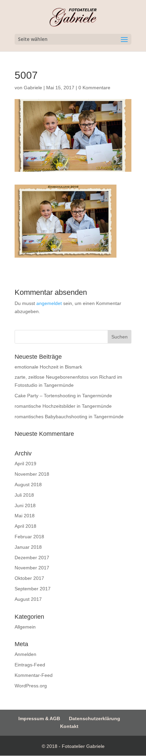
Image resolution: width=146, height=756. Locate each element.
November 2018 (32, 474)
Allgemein (25, 627)
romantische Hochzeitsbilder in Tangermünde (63, 406)
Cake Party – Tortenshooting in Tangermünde (63, 395)
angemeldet (49, 303)
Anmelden (25, 654)
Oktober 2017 (29, 578)
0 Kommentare (94, 87)
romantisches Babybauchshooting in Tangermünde (69, 416)
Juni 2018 (25, 505)
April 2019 (25, 463)
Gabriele (33, 87)
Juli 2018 (24, 495)
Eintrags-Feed (30, 664)
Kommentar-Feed (34, 675)
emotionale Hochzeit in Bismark (48, 367)
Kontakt (69, 726)
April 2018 (25, 526)
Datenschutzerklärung (94, 718)
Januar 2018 (28, 547)
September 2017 (33, 588)
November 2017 (32, 567)
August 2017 (28, 599)
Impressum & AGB (39, 718)
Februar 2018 (29, 536)
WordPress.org (31, 685)
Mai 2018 (25, 515)
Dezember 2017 (32, 557)
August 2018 (28, 484)
